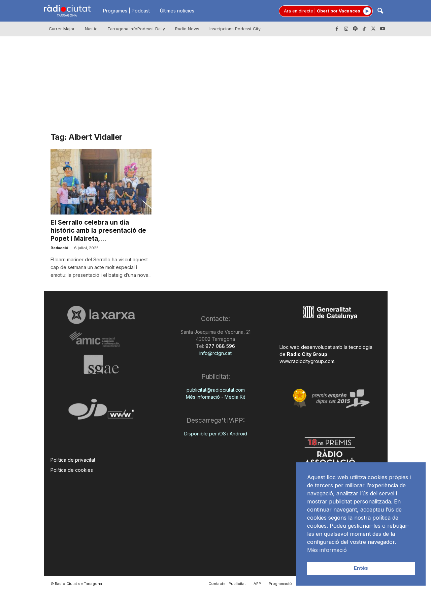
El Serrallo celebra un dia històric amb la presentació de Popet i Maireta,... (98, 230)
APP (257, 583)
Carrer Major (62, 28)
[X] (373, 29)
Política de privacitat (73, 460)
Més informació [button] (327, 550)
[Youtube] (382, 29)
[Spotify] (355, 29)
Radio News (187, 28)
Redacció (59, 247)
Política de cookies (72, 470)
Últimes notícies (177, 10)
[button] (380, 11)
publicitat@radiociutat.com (216, 390)
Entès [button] (361, 568)
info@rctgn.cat (215, 353)
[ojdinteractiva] (101, 412)
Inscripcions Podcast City (235, 28)
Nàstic (91, 28)
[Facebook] (337, 29)
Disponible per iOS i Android (215, 433)
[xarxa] (101, 315)
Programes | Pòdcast (126, 10)
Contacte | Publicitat (227, 583)
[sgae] (101, 364)
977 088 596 (219, 346)
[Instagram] (346, 29)
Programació (280, 583)
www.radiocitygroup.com (306, 361)
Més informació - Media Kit (215, 397)
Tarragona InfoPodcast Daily (136, 28)
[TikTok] (364, 29)
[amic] (101, 339)
